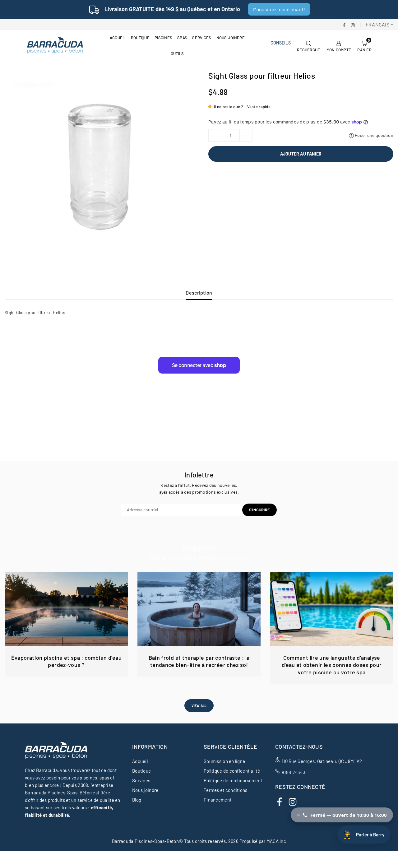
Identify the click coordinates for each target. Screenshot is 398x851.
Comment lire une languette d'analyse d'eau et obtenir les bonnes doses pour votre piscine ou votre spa (332, 665)
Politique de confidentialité (232, 771)
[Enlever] (215, 135)
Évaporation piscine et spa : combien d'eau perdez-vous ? (66, 661)
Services (201, 37)
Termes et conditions (226, 790)
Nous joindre (230, 37)
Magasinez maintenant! (279, 9)
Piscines (163, 37)
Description (199, 292)
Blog (136, 799)
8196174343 (293, 772)
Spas (182, 37)
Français (377, 24)
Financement (217, 799)
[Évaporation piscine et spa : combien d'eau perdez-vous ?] (66, 609)
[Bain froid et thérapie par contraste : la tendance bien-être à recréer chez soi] (199, 609)
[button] (364, 45)
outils (177, 53)
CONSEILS (281, 42)
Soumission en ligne (224, 761)
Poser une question (373, 135)
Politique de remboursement (233, 780)
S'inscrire (259, 509)
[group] (99, 166)
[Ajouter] (246, 135)
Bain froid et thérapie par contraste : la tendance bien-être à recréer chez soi (199, 661)
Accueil (118, 37)
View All (199, 706)
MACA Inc (276, 841)
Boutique (140, 37)
